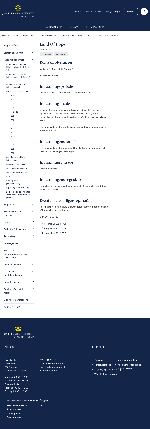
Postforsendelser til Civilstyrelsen (17, 407)
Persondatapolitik (102, 364)
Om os (74, 27)
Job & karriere (95, 27)
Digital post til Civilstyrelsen (14, 415)
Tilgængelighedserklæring (102, 369)
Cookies (98, 360)
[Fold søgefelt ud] (144, 11)
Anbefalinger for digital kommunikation (129, 366)
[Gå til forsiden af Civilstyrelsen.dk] (17, 11)
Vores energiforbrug (128, 360)
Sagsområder (54, 27)
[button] (32, 52)
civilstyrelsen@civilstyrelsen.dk (21, 400)
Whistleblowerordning (102, 374)
